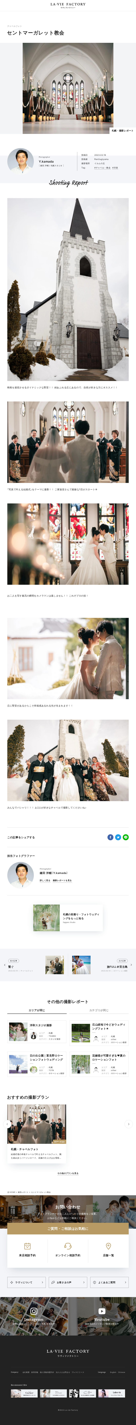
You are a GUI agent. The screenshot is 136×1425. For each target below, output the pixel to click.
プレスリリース (78, 1372)
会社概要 (26, 1372)
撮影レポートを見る (62, 880)
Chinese (121, 1372)
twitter (118, 837)
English (113, 1372)
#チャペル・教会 (102, 167)
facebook (110, 837)
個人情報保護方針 (47, 1372)
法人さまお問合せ (63, 1372)
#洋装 (115, 167)
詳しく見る (45, 880)
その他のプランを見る (67, 1173)
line (126, 837)
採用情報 (34, 1372)
